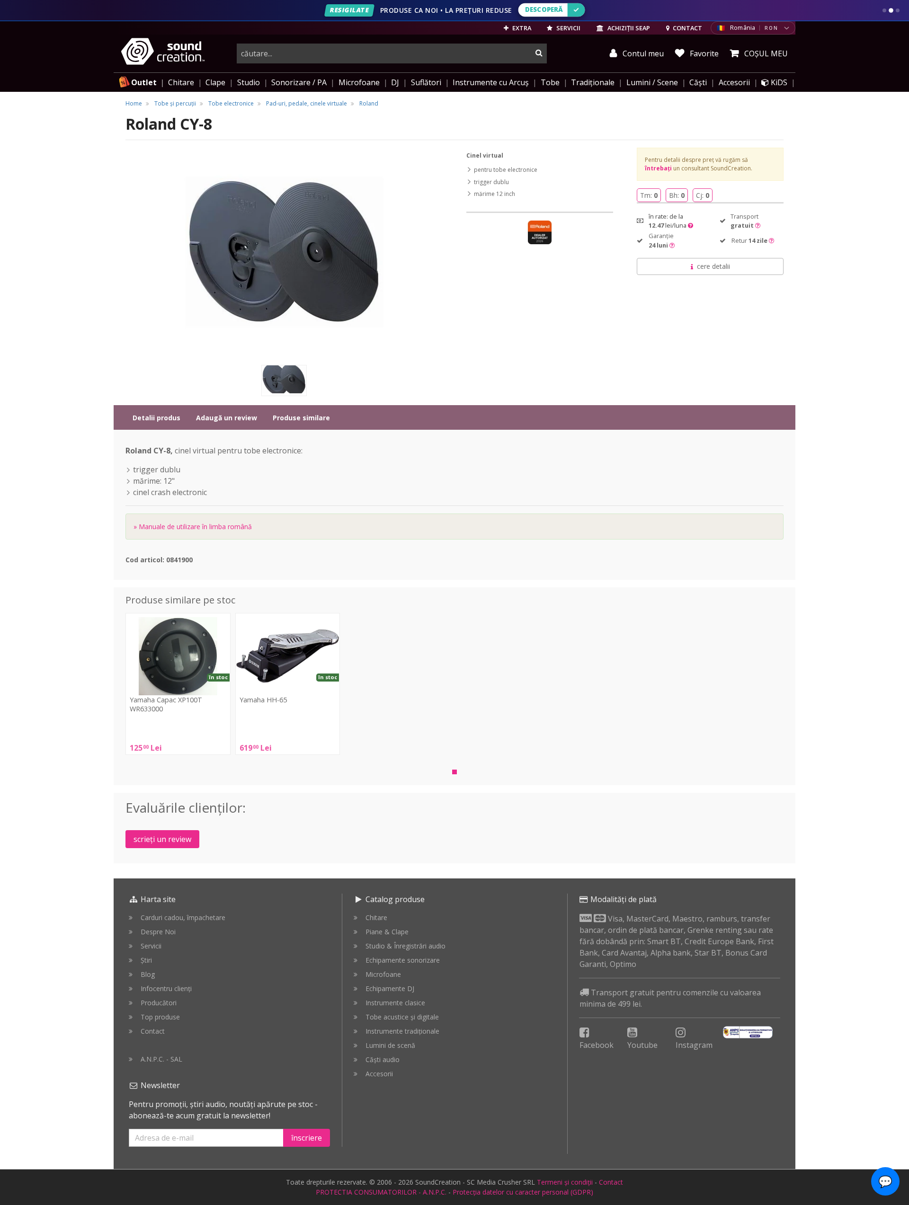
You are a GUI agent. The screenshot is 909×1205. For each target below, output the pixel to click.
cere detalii (713, 266)
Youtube (642, 1045)
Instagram (694, 1045)
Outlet (144, 82)
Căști (698, 82)
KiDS (778, 82)
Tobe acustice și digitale (402, 1016)
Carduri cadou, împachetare (183, 917)
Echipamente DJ (389, 988)
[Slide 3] (898, 10)
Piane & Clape (387, 931)
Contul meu (642, 53)
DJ (395, 82)
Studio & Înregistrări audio (405, 945)
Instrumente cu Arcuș (491, 82)
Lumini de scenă (390, 1045)
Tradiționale (593, 82)
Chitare (181, 82)
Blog (148, 974)
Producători (159, 1002)
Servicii (151, 945)
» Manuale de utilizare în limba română (193, 526)
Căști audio (382, 1059)
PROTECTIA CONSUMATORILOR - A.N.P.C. (381, 1191)
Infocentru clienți (166, 988)
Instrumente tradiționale (402, 1031)
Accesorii (734, 82)
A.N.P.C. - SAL (161, 1058)
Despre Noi (158, 931)
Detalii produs (156, 417)
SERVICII (567, 28)
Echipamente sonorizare (402, 960)
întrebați (658, 168)
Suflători (426, 82)
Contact (153, 1031)
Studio (248, 82)
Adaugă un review (226, 417)
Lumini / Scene (652, 82)
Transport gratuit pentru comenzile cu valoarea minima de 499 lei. (670, 998)
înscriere (306, 1138)
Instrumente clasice (395, 1002)
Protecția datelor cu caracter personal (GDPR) (523, 1191)
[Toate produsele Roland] (539, 232)
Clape (215, 82)
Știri (146, 960)
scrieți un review (162, 839)
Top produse (160, 1016)
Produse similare (301, 417)
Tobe (550, 82)
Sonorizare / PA (299, 82)
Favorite (703, 53)
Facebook (596, 1045)
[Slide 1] (884, 10)
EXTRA (521, 28)
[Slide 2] (891, 10)
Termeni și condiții (565, 1182)
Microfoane (359, 82)
